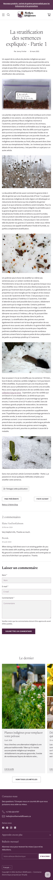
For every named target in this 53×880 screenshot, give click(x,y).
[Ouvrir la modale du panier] (49, 14)
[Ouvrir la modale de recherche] (8, 14)
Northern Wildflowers (23, 872)
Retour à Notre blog (10, 504)
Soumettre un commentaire (18, 631)
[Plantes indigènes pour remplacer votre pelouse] (23, 696)
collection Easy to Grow (11, 392)
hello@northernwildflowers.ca (18, 816)
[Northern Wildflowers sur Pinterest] (7, 828)
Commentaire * (8, 598)
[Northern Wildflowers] (26, 14)
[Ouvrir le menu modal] (3, 14)
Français (6, 867)
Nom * (4, 575)
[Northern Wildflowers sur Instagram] (11, 828)
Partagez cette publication (17, 488)
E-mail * (5, 586)
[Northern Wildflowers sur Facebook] (3, 828)
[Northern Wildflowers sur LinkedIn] (15, 828)
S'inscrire (45, 856)
